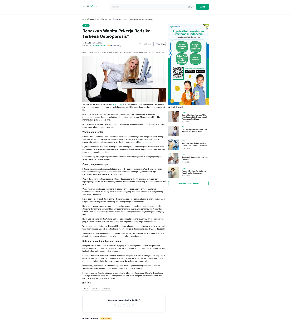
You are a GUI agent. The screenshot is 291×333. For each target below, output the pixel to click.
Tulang (110, 19)
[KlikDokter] (96, 7)
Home (84, 19)
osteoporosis (118, 104)
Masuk (202, 7)
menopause (146, 142)
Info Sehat (97, 19)
